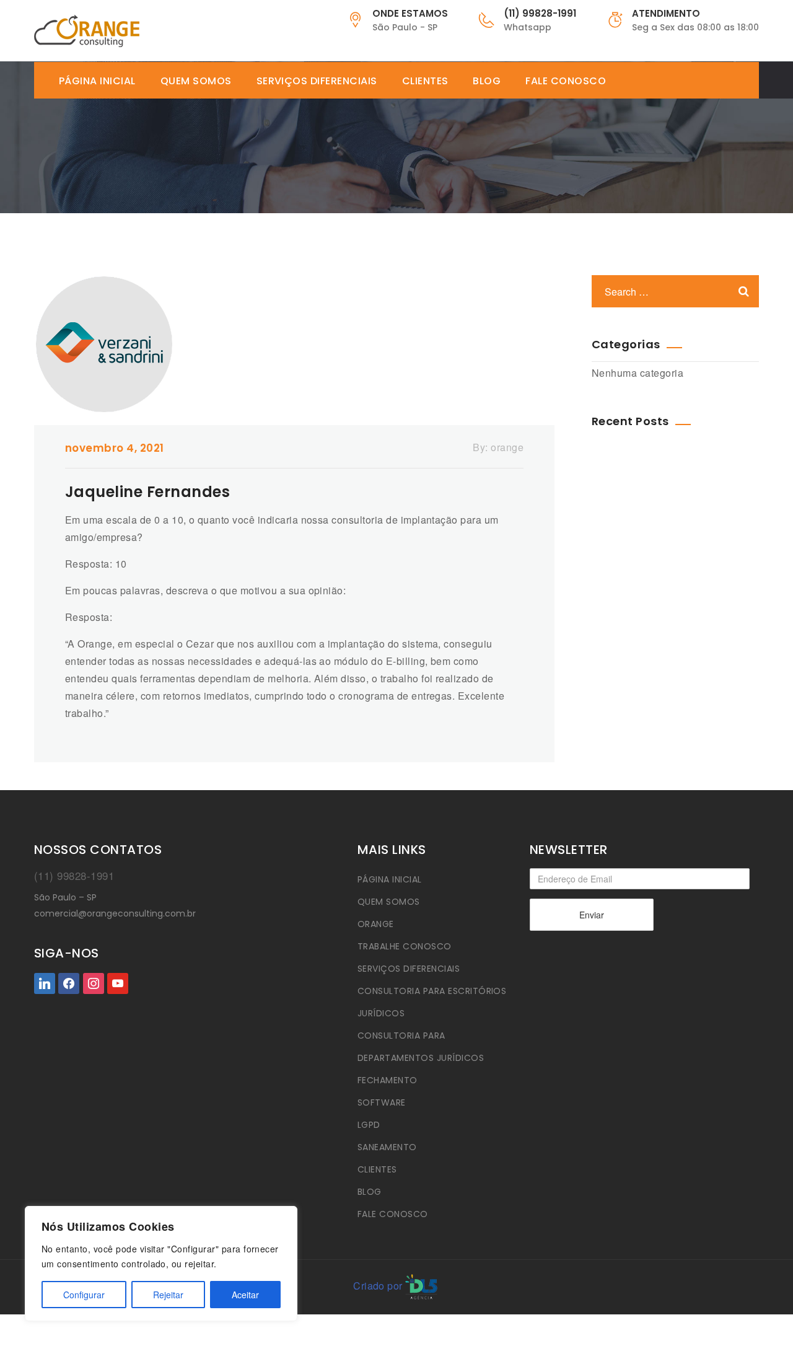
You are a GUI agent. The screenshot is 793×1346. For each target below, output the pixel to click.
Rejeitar (168, 1294)
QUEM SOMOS (196, 81)
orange (507, 447)
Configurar (84, 1294)
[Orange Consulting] (86, 31)
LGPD (368, 1125)
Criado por (378, 1285)
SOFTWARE (381, 1102)
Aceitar (245, 1294)
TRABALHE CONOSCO (404, 946)
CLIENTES (425, 81)
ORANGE (375, 924)
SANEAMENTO (387, 1147)
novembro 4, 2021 (114, 448)
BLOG (487, 81)
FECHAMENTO (387, 1080)
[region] (161, 1263)
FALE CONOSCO (565, 81)
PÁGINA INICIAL (97, 81)
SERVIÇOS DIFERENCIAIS (316, 81)
